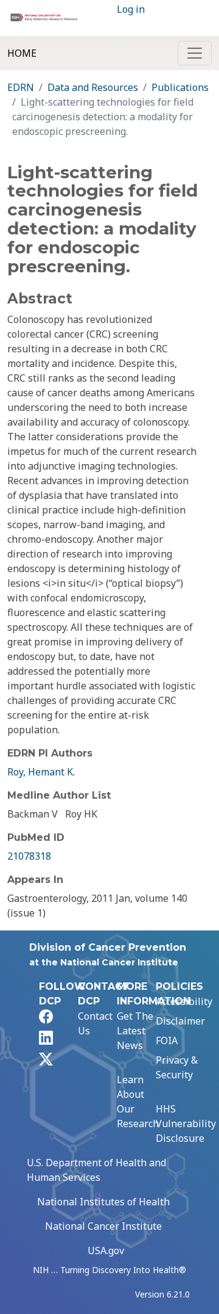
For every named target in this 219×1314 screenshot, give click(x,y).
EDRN (20, 87)
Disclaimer (180, 1021)
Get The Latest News (135, 1030)
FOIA (167, 1040)
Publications (180, 87)
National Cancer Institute (103, 1226)
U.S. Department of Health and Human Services (96, 1170)
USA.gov (106, 1250)
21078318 (29, 856)
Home (21, 53)
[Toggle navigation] (195, 53)
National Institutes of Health (103, 1201)
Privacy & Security (177, 1067)
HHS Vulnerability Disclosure (186, 1123)
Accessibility (184, 1001)
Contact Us (95, 1023)
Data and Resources (92, 87)
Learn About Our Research (138, 1101)
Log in (131, 9)
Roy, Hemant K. (41, 772)
